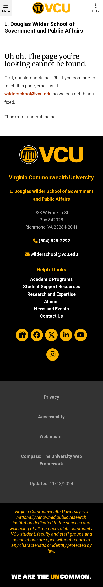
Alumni (51, 301)
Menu (6, 11)
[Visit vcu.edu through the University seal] (51, 156)
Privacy (51, 397)
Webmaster (51, 436)
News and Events (51, 308)
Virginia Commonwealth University (51, 177)
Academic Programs (51, 279)
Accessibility (51, 416)
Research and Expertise (52, 294)
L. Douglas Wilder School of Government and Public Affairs (43, 27)
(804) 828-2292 (54, 240)
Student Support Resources (51, 286)
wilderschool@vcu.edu (28, 93)
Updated (39, 483)
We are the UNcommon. (51, 577)
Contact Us (51, 316)
